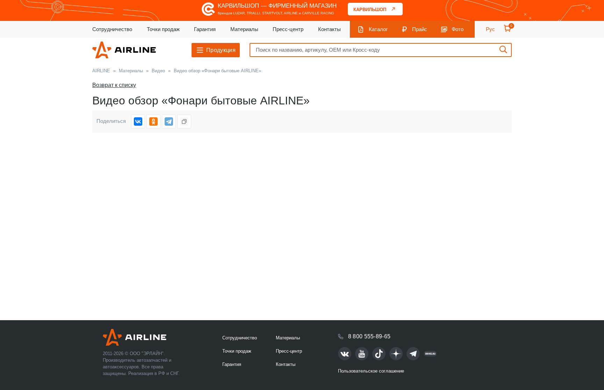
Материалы (244, 29)
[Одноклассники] (153, 121)
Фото (457, 29)
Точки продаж (163, 29)
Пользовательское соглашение (371, 371)
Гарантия (205, 29)
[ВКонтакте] (138, 121)
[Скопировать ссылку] (184, 121)
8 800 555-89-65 (369, 336)
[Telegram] (169, 121)
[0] (507, 31)
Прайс (419, 29)
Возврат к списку (114, 85)
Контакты (329, 29)
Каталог (378, 29)
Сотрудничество (112, 29)
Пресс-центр (288, 29)
